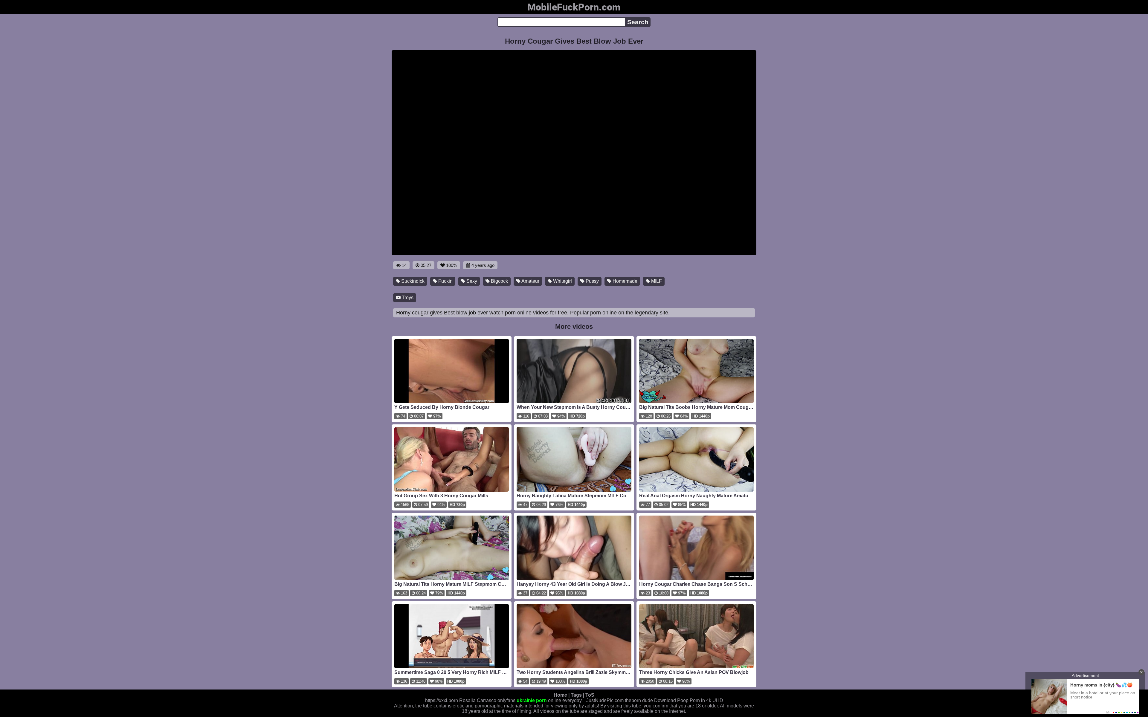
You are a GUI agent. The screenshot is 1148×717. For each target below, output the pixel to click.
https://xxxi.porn (441, 700)
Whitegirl (562, 281)
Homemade (624, 281)
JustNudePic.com (605, 700)
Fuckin (445, 281)
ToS (589, 695)
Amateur (529, 281)
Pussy (591, 281)
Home (560, 695)
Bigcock (499, 281)
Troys (407, 297)
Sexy (471, 281)
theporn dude (639, 700)
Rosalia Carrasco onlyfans (487, 700)
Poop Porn (688, 700)
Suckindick (412, 281)
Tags (576, 695)
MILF (656, 281)
